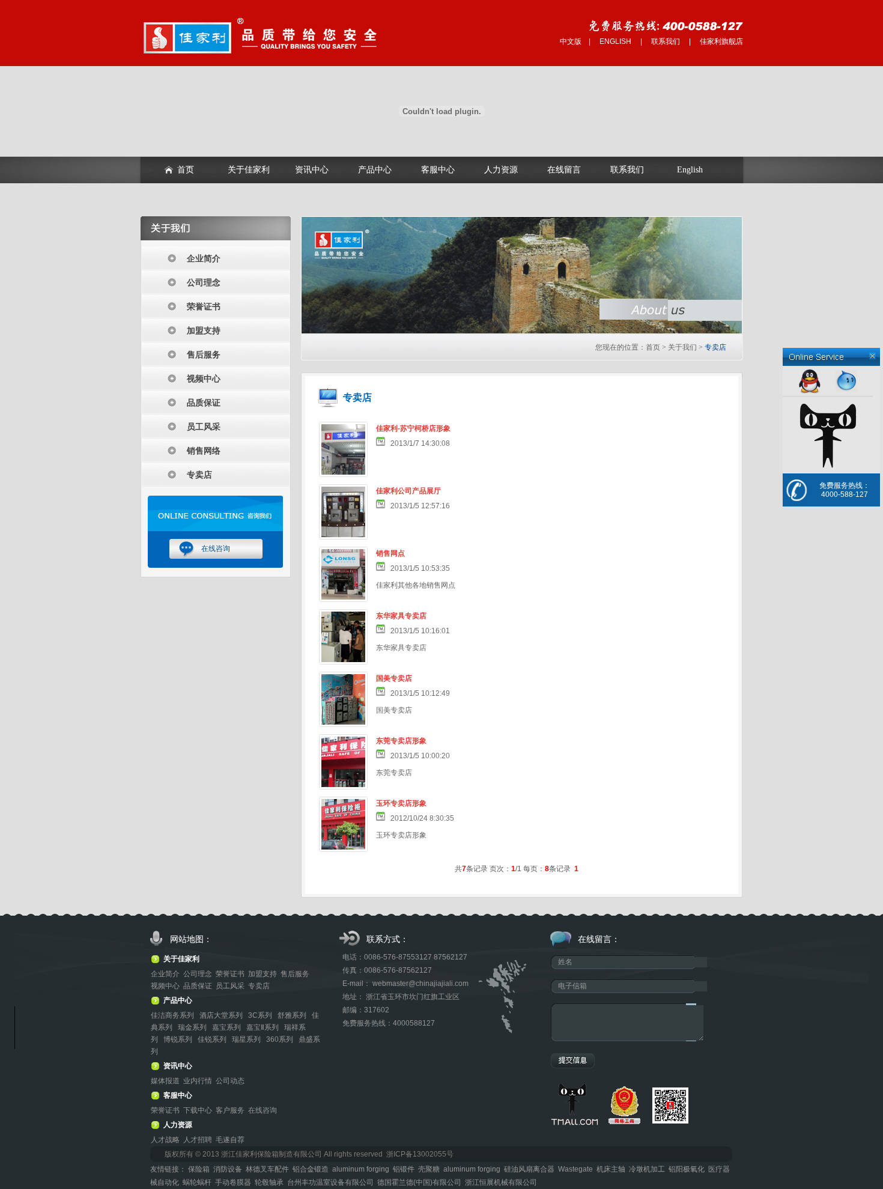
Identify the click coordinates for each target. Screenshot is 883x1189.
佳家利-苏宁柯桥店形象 (413, 428)
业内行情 (197, 1081)
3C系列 (261, 1015)
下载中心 (197, 1110)
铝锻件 (403, 1169)
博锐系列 (178, 1039)
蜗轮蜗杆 (197, 1182)
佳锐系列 (213, 1039)
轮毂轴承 (269, 1182)
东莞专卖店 (394, 772)
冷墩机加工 (647, 1169)
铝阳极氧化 (687, 1169)
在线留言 (564, 169)
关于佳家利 (249, 169)
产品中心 (375, 169)
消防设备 (227, 1169)
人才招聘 (197, 1140)
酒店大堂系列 (221, 1015)
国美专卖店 (394, 678)
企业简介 (203, 258)
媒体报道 (165, 1081)
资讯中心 (312, 169)
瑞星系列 (247, 1039)
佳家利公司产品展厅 (408, 491)
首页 (185, 169)
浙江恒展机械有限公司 (501, 1182)
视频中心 (203, 378)
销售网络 (203, 450)
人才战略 (165, 1140)
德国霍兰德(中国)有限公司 (419, 1182)
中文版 (570, 41)
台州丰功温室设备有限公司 (330, 1182)
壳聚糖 (429, 1169)
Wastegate (575, 1169)
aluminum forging (360, 1169)
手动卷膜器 (233, 1182)
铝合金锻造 (311, 1169)
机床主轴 (610, 1169)
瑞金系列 (193, 1027)
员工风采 (203, 426)
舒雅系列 (293, 1015)
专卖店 (199, 474)
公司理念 (203, 282)
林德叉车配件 (267, 1169)
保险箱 (199, 1169)
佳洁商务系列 (173, 1015)
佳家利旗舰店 (721, 41)
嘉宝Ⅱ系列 (263, 1027)
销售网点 (390, 553)
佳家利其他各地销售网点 (415, 585)
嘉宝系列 (227, 1027)
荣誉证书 (203, 306)
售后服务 (203, 354)
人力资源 (501, 169)
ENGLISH (615, 41)
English (690, 169)
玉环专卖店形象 (401, 803)
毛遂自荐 (230, 1140)
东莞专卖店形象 (401, 741)
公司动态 (230, 1081)
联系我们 (665, 41)
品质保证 (203, 402)
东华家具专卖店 (401, 616)
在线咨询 (215, 548)
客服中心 (438, 169)
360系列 (280, 1039)
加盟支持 (203, 330)
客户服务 (230, 1110)
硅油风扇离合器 (529, 1169)
